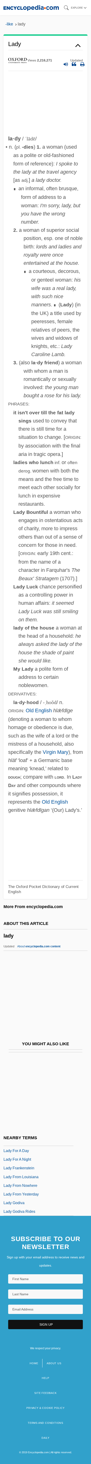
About (38, 946)
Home (34, 1363)
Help (45, 1378)
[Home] (31, 8)
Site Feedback (45, 1393)
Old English (39, 710)
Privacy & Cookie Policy (45, 1408)
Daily (45, 1437)
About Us (54, 1363)
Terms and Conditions (45, 1422)
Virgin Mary (55, 752)
